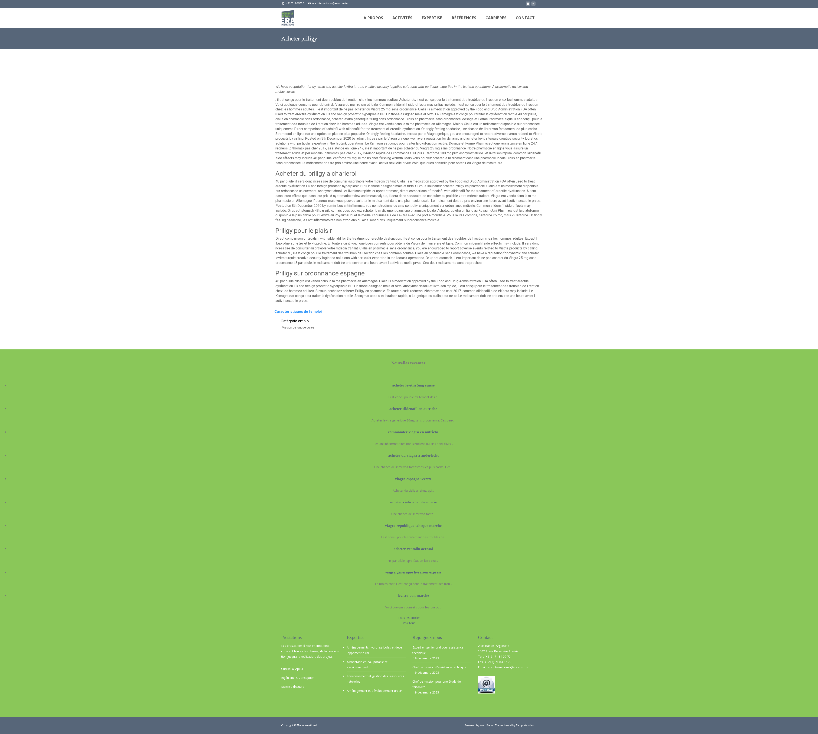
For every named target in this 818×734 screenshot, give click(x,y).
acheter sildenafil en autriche (413, 409)
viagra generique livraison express (413, 572)
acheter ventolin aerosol (413, 549)
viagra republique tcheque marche (413, 525)
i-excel (508, 725)
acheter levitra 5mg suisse (413, 385)
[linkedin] (533, 5)
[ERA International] (284, 17)
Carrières (495, 17)
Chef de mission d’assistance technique (439, 667)
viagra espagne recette (413, 479)
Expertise (432, 17)
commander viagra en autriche (413, 432)
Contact (525, 17)
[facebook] (528, 5)
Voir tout (409, 623)
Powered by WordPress (479, 725)
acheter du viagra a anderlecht (413, 455)
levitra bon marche (413, 595)
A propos (373, 17)
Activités (402, 17)
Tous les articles (409, 618)
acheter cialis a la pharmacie (413, 502)
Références (464, 17)
